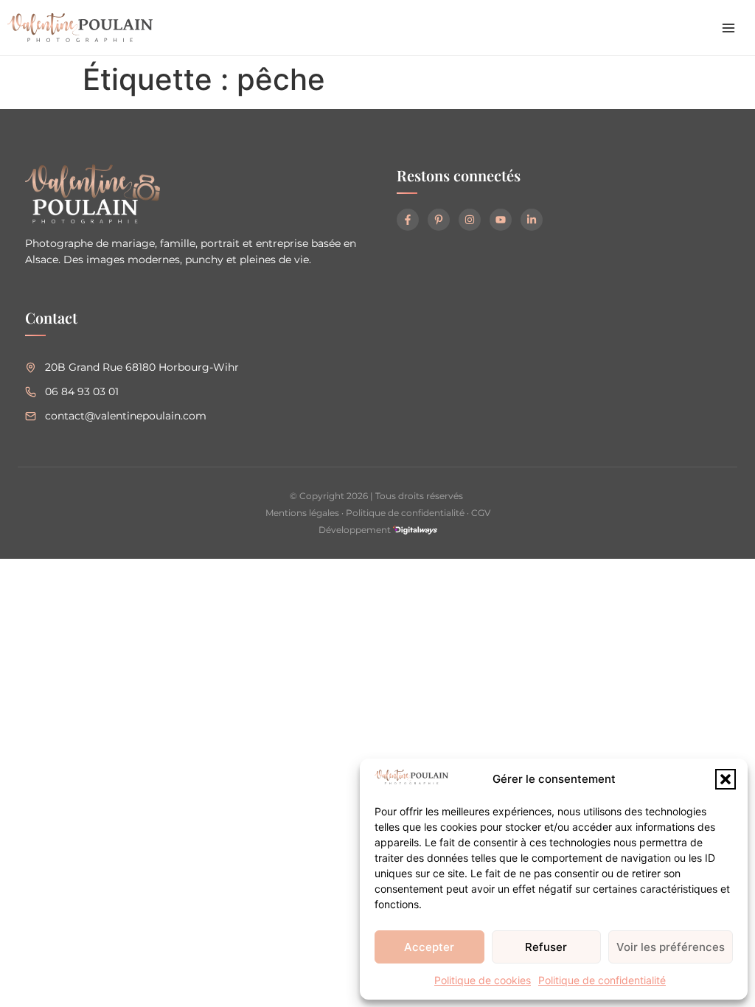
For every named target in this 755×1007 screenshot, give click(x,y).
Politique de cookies (482, 980)
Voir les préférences (670, 947)
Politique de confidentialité (602, 980)
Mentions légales (302, 512)
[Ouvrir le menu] (728, 28)
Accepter (429, 947)
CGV (480, 512)
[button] (725, 779)
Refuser (546, 947)
